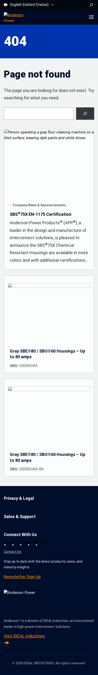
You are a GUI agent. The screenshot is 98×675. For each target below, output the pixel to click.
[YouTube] (27, 543)
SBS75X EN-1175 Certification (40, 214)
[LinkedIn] (35, 543)
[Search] (85, 113)
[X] (19, 543)
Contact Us (12, 552)
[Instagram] (43, 543)
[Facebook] (11, 543)
